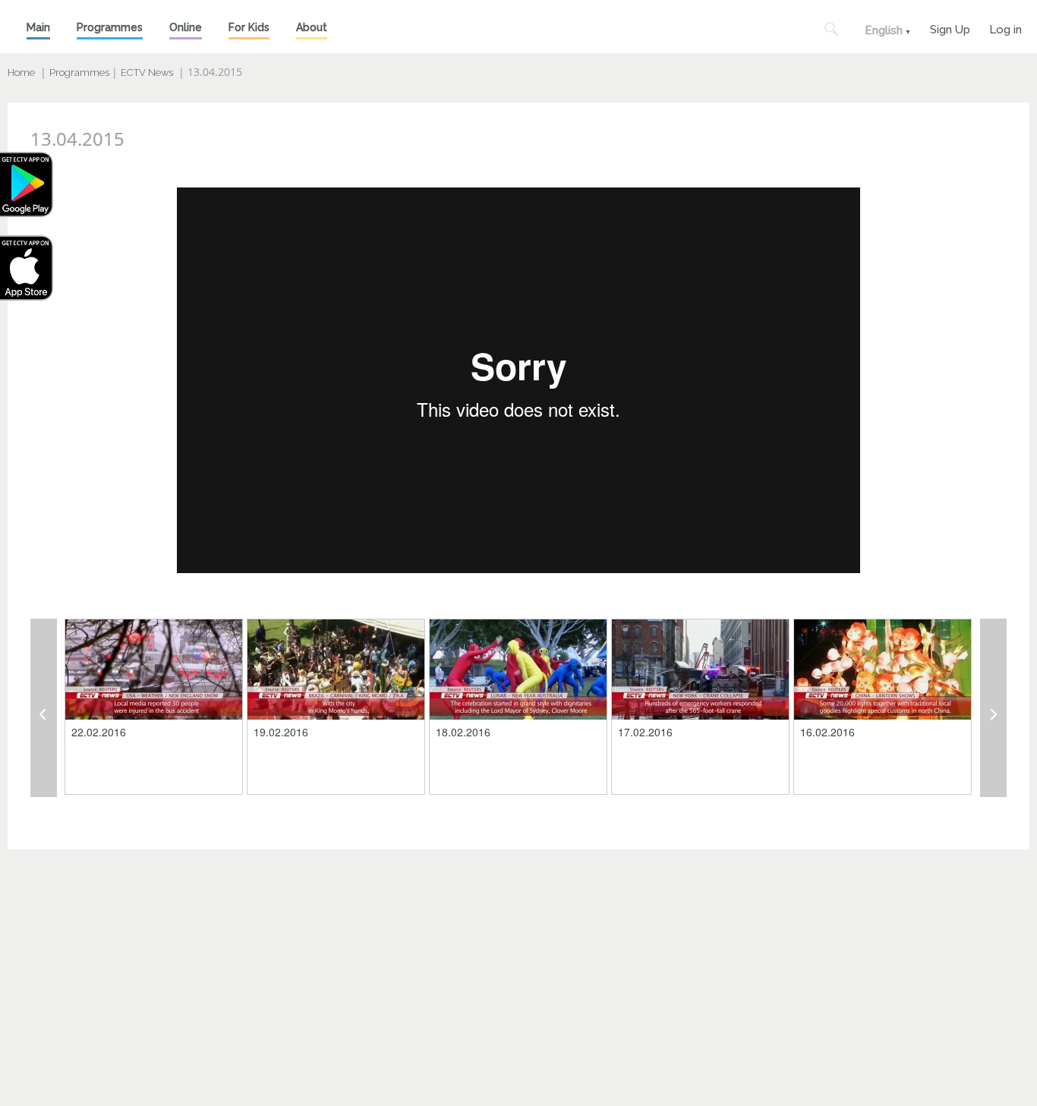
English (884, 30)
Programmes (110, 27)
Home (21, 72)
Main (38, 27)
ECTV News (147, 72)
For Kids (249, 27)
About (311, 27)
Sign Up (950, 28)
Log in (1005, 28)
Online (185, 27)
